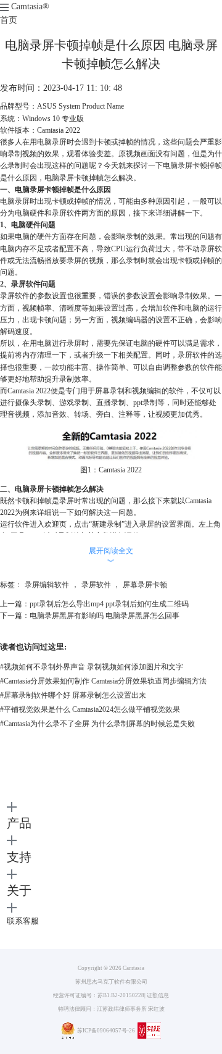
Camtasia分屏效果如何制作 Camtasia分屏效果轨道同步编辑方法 (103, 681)
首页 (8, 20)
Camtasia (30, 6)
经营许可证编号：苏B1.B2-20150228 (98, 995)
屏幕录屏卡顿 (145, 584)
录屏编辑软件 (47, 584)
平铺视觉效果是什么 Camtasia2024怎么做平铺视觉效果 (90, 709)
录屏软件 (96, 584)
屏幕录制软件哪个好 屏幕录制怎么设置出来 (73, 695)
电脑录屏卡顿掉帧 (192, 165)
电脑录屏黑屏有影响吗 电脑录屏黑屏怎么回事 (104, 615)
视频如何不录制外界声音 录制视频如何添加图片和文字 (91, 667)
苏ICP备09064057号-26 (106, 1030)
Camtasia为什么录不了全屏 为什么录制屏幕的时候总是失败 (97, 723)
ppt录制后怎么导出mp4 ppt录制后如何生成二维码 (109, 604)
